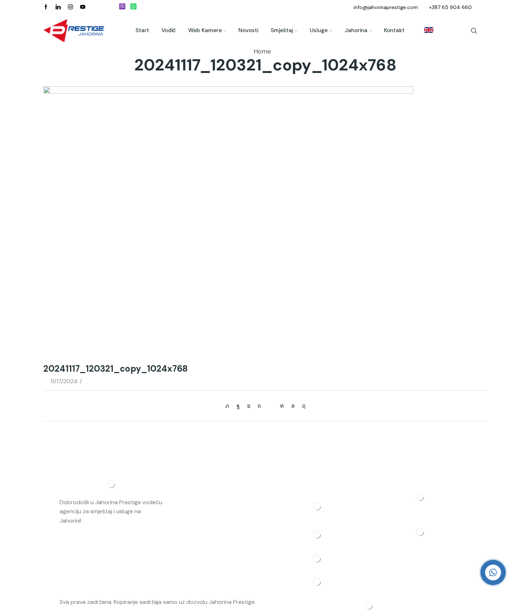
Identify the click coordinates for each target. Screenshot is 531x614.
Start (142, 30)
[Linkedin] (58, 7)
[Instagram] (70, 7)
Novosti (248, 30)
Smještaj (282, 30)
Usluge (319, 30)
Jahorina (356, 30)
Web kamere (205, 30)
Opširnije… (96, 520)
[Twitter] (229, 406)
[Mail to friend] (270, 406)
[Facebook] (45, 7)
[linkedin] (282, 406)
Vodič (168, 30)
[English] (425, 31)
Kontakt (394, 30)
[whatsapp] (293, 406)
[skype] (302, 406)
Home (262, 51)
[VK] (248, 406)
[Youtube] (82, 7)
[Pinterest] (259, 406)
